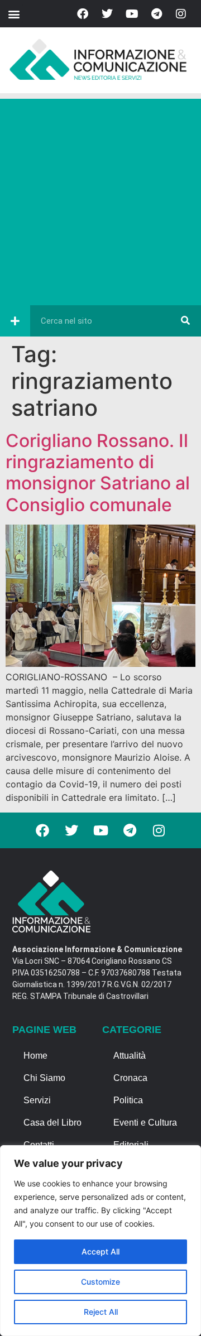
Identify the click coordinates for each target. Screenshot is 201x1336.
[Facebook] (82, 14)
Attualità (129, 1055)
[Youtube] (132, 14)
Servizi (37, 1100)
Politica (128, 1100)
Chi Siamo (44, 1078)
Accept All (100, 1251)
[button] (13, 13)
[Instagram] (181, 14)
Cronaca (130, 1078)
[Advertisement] (100, 199)
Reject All (101, 1311)
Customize (100, 1281)
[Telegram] (156, 14)
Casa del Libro (52, 1122)
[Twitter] (107, 14)
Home (35, 1055)
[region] (100, 1240)
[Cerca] (185, 321)
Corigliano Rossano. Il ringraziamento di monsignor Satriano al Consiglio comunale (98, 473)
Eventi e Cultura (145, 1122)
